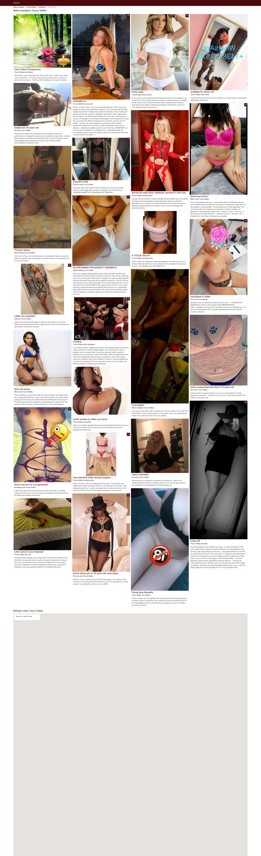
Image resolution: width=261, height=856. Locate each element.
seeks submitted (140, 474)
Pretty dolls (137, 92)
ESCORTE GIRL (80, 181)
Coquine (77, 341)
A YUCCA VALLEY (141, 255)
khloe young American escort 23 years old (212, 387)
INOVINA (16, 3)
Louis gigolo (138, 405)
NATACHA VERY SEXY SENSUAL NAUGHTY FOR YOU (159, 192)
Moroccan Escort (199, 196)
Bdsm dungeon (18, 7)
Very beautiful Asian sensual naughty (92, 477)
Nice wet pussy (22, 389)
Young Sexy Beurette (142, 592)
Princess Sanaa (22, 250)
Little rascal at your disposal (28, 551)
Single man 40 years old (26, 127)
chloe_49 (195, 541)
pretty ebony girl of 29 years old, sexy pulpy (95, 573)
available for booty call (202, 91)
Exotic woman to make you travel (90, 419)
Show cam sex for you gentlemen (31, 484)
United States (31, 7)
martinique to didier (200, 296)
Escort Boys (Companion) (27, 69)
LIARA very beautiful (24, 316)
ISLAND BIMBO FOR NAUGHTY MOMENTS (95, 267)
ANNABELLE (79, 101)
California (41, 7)
